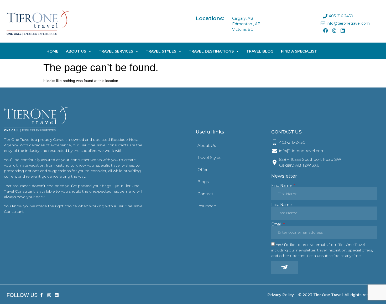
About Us (76, 51)
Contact (205, 193)
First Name (282, 185)
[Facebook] (325, 30)
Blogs (202, 181)
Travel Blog (259, 51)
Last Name (281, 205)
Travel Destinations (211, 51)
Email (277, 224)
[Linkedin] (342, 30)
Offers (203, 169)
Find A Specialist (299, 51)
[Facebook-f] (41, 295)
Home (52, 51)
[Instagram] (334, 30)
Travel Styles (161, 51)
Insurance (206, 205)
